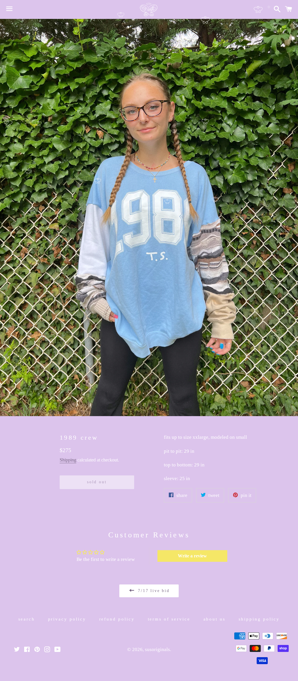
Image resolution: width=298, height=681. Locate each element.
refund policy (117, 619)
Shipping (68, 459)
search (26, 619)
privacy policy (67, 619)
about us (214, 619)
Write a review (192, 555)
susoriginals (157, 649)
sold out (97, 482)
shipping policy (259, 619)
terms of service (169, 619)
